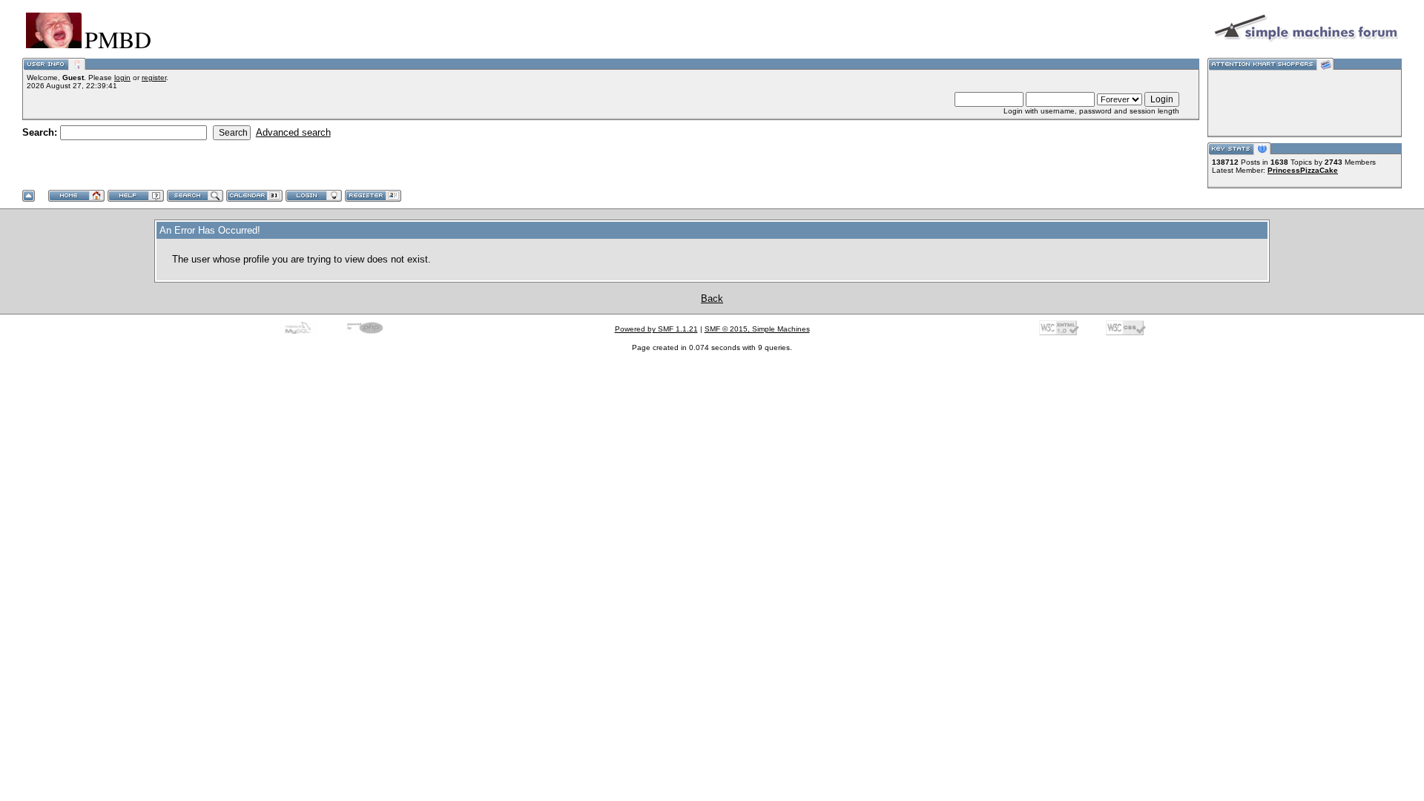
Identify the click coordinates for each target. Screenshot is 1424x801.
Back (712, 298)
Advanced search (293, 132)
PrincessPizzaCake (1303, 170)
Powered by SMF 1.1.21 (656, 329)
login (122, 77)
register (154, 77)
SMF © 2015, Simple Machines (757, 329)
